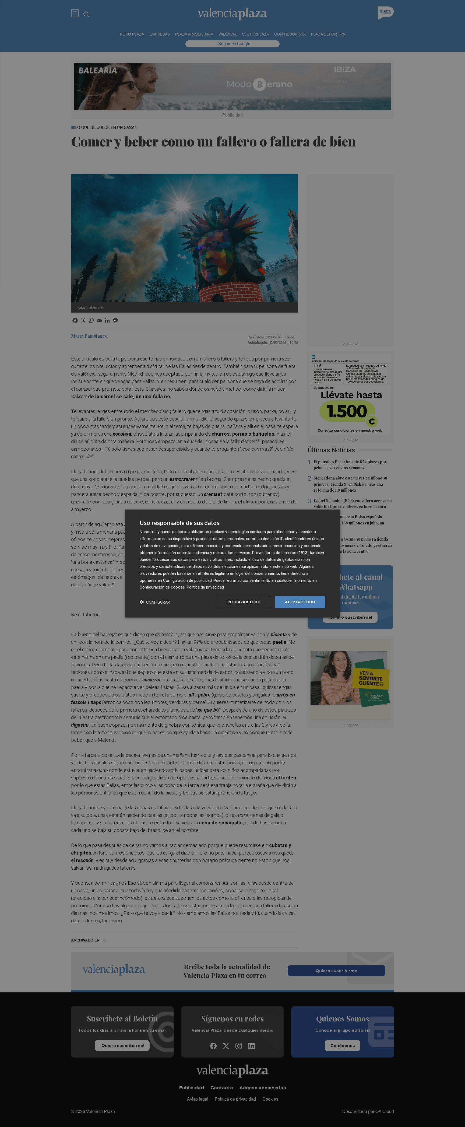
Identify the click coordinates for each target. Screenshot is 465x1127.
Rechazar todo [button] (243, 601)
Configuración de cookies (162, 587)
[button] (155, 602)
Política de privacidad (205, 587)
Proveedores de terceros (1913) (280, 552)
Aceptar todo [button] (300, 601)
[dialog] (232, 564)
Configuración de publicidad (187, 580)
